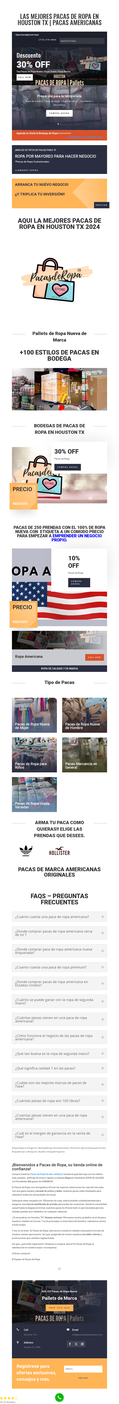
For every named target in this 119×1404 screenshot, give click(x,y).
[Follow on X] (76, 1344)
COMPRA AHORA (59, 113)
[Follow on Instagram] (82, 1344)
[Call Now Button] (59, 1397)
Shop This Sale (59, 1308)
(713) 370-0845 (47, 40)
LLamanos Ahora (26, 170)
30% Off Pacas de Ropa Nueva (59, 1291)
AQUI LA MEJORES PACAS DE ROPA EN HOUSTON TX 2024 (59, 223)
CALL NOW (24, 77)
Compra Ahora (67, 467)
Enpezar (102, 205)
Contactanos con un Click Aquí (84, 137)
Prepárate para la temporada (59, 96)
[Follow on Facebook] (70, 1344)
